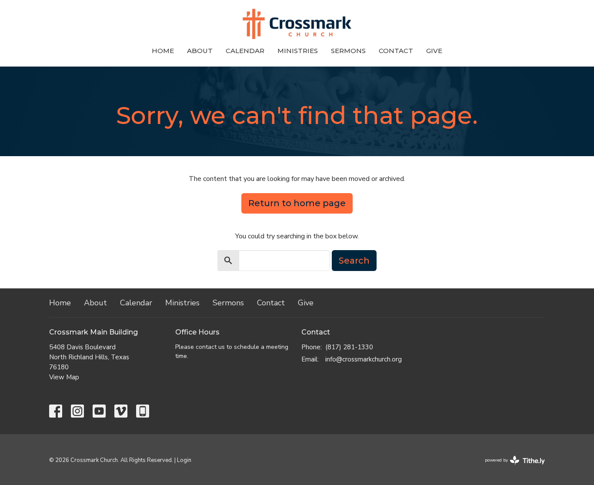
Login (184, 460)
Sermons (348, 51)
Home (163, 51)
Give (434, 51)
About (200, 51)
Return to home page (297, 203)
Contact (396, 51)
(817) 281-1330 (349, 347)
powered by (510, 467)
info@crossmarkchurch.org (363, 359)
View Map (64, 377)
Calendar (245, 51)
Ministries (297, 51)
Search (354, 260)
